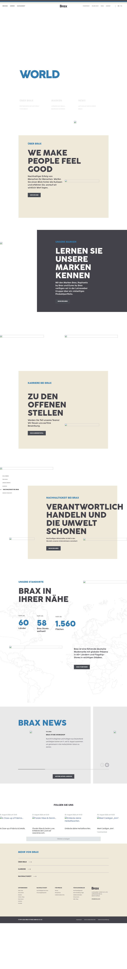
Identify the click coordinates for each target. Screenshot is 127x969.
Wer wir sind (34, 195)
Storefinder (86, 6)
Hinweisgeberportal (41, 892)
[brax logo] (63, 6)
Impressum (79, 919)
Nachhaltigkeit (21, 6)
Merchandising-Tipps (78, 892)
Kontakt (108, 6)
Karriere (12, 6)
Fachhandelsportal (77, 890)
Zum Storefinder (82, 667)
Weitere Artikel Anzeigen (63, 776)
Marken (20, 895)
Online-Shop (95, 6)
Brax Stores (21, 892)
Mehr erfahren (63, 301)
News (102, 6)
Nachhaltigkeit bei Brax (42, 890)
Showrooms (76, 897)
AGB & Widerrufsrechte (89, 919)
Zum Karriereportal (37, 433)
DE (118, 6)
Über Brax (5, 6)
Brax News (20, 899)
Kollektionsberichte (59, 895)
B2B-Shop (75, 899)
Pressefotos (58, 892)
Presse (56, 890)
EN (121, 6)
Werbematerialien (77, 895)
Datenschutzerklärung (103, 919)
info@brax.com (96, 898)
